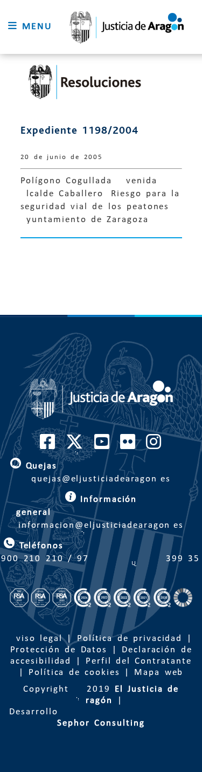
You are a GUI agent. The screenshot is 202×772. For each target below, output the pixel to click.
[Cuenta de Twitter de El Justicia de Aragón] (75, 446)
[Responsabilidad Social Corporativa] (101, 622)
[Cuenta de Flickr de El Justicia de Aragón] (128, 446)
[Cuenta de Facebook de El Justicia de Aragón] (48, 446)
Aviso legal (36, 638)
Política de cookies (74, 672)
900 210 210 (32, 558)
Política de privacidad (129, 638)
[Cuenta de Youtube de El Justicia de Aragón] (102, 446)
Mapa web (158, 672)
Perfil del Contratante (138, 661)
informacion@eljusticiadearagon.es (100, 512)
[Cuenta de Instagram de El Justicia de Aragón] (154, 446)
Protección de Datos (59, 649)
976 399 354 (138, 558)
